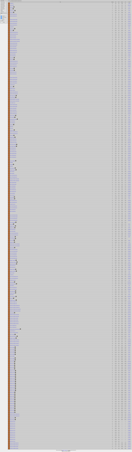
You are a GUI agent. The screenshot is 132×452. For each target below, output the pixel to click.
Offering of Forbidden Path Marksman (15, 305)
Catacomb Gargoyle (12, 97)
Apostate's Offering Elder (13, 108)
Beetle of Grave (12, 363)
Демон (129, 8)
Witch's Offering (12, 171)
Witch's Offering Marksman (13, 175)
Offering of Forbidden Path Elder (14, 318)
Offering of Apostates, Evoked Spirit (14, 99)
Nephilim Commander (13, 338)
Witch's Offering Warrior (13, 155)
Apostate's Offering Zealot (13, 113)
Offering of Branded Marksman (14, 32)
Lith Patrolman (12, 70)
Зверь (129, 3)
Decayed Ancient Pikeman (13, 119)
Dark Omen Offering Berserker (14, 276)
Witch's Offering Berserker (13, 200)
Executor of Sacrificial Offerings (14, 332)
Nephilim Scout (12, 242)
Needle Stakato (12, 282)
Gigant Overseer (12, 10)
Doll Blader (11, 162)
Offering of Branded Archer (13, 14)
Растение (129, 274)
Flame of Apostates (12, 122)
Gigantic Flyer (12, 130)
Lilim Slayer (11, 298)
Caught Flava (12, 274)
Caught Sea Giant (12, 84)
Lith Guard (11, 30)
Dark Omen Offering (12, 229)
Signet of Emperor (12, 419)
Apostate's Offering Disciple (13, 104)
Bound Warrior (12, 285)
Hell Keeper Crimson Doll (13, 262)
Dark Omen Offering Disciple (13, 249)
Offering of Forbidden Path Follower (14, 341)
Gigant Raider (12, 68)
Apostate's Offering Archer (13, 66)
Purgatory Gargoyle (12, 269)
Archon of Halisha (12, 347)
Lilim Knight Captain (12, 291)
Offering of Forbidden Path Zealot (14, 323)
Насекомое (129, 86)
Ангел (129, 10)
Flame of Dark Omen (12, 265)
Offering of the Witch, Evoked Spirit (14, 180)
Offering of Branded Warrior (13, 23)
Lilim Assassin (12, 240)
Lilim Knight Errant (12, 168)
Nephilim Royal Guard (13, 300)
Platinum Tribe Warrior (13, 271)
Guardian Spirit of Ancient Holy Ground (15, 329)
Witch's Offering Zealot (13, 189)
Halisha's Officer (12, 392)
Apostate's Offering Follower (13, 77)
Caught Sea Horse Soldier (13, 142)
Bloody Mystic (12, 294)
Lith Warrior (11, 12)
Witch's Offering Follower (13, 151)
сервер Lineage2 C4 (64, 450)
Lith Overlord (11, 59)
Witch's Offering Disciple (13, 182)
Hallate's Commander (13, 260)
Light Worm (11, 86)
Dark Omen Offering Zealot (13, 256)
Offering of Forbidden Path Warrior (14, 343)
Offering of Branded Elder (13, 46)
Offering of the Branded (13, 37)
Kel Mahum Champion (13, 280)
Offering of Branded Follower (13, 19)
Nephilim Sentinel (12, 137)
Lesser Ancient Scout (12, 296)
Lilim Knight (11, 224)
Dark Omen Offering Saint (13, 287)
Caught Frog (11, 3)
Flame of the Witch (12, 193)
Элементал (129, 142)
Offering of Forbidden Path (13, 303)
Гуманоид (129, 14)
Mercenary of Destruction (13, 336)
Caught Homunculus (12, 204)
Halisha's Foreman (12, 372)
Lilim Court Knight (12, 334)
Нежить (129, 124)
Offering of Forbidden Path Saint (14, 446)
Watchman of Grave (12, 421)
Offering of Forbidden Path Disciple (14, 314)
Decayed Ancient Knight (13, 144)
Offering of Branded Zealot (13, 50)
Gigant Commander (12, 115)
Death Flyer (11, 124)
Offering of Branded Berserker (14, 61)
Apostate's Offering (12, 88)
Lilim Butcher (11, 135)
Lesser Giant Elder (12, 238)
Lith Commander (12, 117)
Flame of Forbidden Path (13, 325)
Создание (129, 75)
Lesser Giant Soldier (12, 222)
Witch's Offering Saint (13, 209)
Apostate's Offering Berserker (14, 133)
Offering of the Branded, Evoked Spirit (15, 39)
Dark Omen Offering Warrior (13, 218)
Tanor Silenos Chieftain (13, 146)
